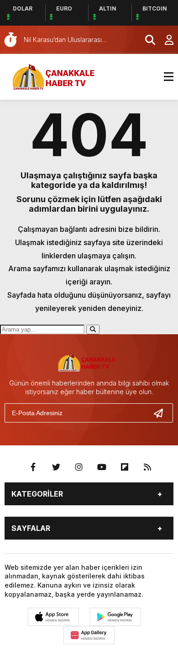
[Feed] (147, 467)
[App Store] (53, 617)
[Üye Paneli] (164, 39)
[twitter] (56, 467)
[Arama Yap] (146, 39)
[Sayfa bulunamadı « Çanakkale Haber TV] (57, 75)
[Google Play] (115, 617)
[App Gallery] (89, 635)
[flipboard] (124, 467)
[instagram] (79, 467)
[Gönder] (162, 413)
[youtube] (102, 467)
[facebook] (33, 467)
